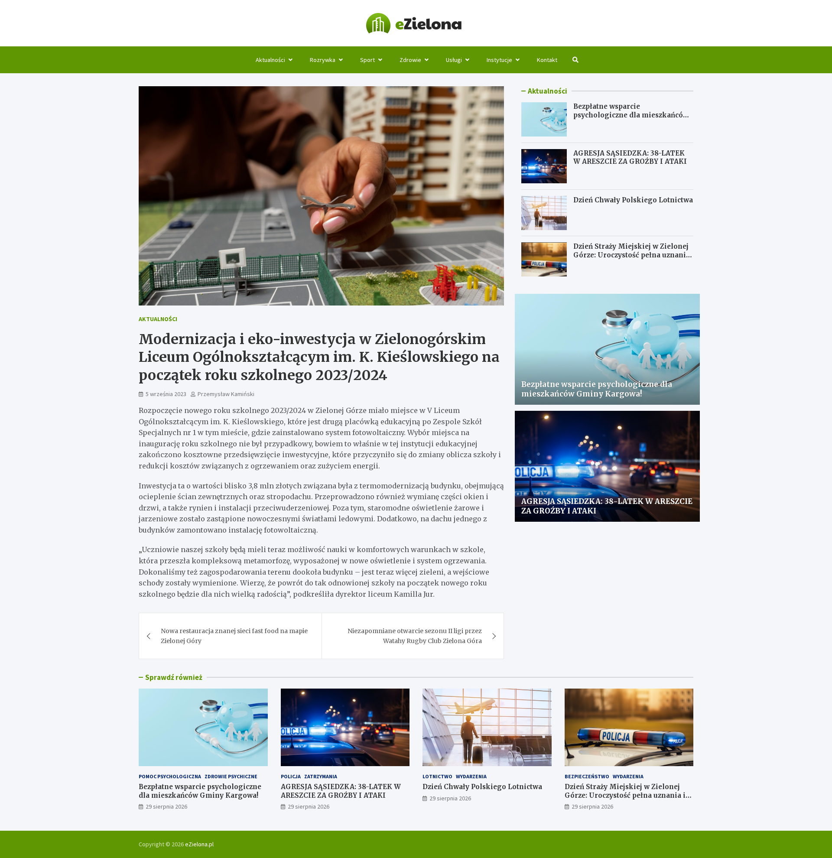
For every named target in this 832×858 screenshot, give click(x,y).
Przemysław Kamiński (226, 394)
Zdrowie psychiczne (231, 776)
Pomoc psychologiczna (170, 776)
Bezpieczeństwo (587, 776)
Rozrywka (322, 60)
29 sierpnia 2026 (166, 806)
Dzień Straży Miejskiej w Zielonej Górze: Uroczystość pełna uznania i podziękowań (631, 255)
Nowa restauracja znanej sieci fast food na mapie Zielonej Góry (234, 635)
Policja (291, 776)
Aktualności (270, 60)
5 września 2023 (166, 394)
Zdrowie (410, 60)
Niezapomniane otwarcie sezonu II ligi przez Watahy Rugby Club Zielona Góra (415, 635)
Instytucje (499, 60)
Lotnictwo (437, 776)
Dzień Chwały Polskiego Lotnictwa (633, 200)
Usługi (454, 60)
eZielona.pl (199, 844)
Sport (367, 60)
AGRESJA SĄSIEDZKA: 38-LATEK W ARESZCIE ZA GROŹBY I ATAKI (630, 157)
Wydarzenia (471, 776)
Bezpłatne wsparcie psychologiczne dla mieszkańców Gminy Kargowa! (631, 114)
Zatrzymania (320, 776)
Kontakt (547, 60)
